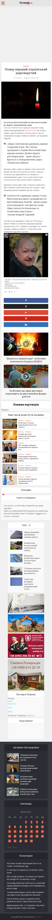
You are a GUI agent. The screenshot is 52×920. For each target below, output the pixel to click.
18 (42, 831)
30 (31, 841)
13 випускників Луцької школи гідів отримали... (28, 469)
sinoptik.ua (30, 715)
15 (26, 831)
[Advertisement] (26, 33)
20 (15, 836)
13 (15, 831)
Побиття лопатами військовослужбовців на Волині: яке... (29, 791)
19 (10, 836)
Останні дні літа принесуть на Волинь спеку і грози (27, 436)
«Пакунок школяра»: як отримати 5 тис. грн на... (29, 757)
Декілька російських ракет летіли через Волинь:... (32, 559)
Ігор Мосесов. (30, 130)
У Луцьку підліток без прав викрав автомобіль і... (32, 570)
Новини (26, 66)
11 (42, 827)
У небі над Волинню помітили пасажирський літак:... (30, 584)
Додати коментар (31, 78)
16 (31, 831)
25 (42, 836)
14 (21, 831)
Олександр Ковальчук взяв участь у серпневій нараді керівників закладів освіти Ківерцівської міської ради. (26, 885)
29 (26, 841)
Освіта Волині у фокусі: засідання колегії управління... (27, 481)
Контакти (37, 917)
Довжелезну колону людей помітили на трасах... (30, 546)
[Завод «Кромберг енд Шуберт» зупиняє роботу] (17, 534)
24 (37, 836)
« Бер (9, 847)
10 (37, 827)
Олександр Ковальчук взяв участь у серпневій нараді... (28, 458)
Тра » (15, 847)
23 (31, 836)
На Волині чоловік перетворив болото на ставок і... (27, 425)
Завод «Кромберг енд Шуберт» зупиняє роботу (31, 534)
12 (10, 831)
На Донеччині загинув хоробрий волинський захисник (28, 780)
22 (26, 836)
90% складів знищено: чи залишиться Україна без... (28, 447)
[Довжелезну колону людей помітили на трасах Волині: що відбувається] (17, 545)
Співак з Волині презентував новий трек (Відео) (28, 768)
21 (21, 836)
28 (21, 841)
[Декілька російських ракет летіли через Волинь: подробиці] (17, 558)
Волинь (21, 421)
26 (10, 841)
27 (15, 841)
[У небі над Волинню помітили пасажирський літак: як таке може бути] (17, 581)
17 (37, 831)
